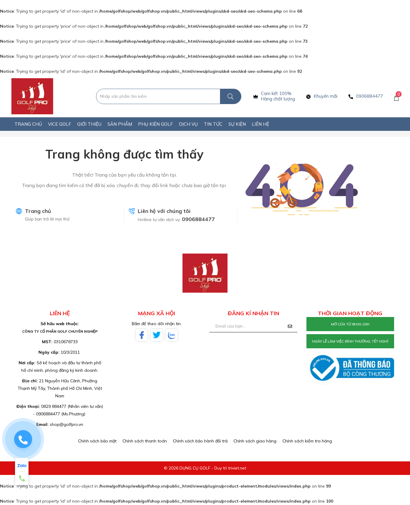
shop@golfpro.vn (66, 424)
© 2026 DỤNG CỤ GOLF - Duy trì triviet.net (205, 468)
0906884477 (198, 219)
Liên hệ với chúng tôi (164, 211)
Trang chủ (38, 211)
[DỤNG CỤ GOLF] (32, 96)
